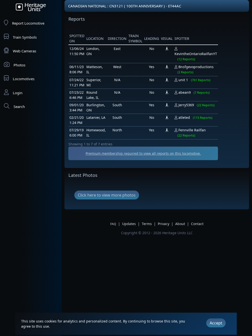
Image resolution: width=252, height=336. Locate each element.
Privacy (163, 223)
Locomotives (23, 78)
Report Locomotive (28, 23)
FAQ (113, 224)
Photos (19, 64)
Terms (147, 223)
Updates (129, 223)
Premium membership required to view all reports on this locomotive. (143, 153)
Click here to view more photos (107, 195)
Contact (197, 223)
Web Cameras (24, 50)
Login (17, 92)
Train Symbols (25, 37)
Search (19, 106)
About (180, 223)
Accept (216, 323)
